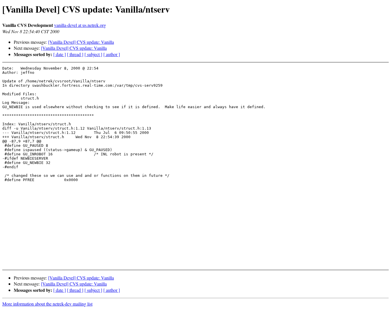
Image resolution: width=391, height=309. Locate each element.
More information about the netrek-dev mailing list (47, 304)
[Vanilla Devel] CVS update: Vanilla (81, 42)
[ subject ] (93, 54)
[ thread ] (75, 54)
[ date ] (59, 54)
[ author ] (111, 54)
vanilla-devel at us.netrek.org (80, 25)
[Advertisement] (349, 80)
